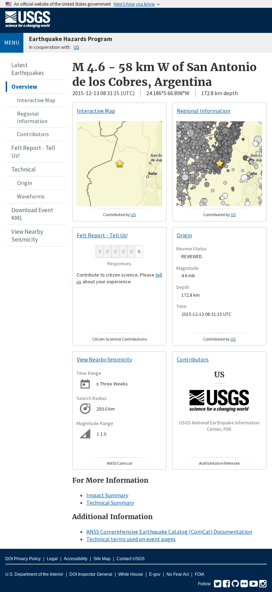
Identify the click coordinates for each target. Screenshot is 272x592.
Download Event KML (32, 214)
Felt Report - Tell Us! (33, 151)
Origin (24, 182)
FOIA (199, 574)
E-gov (154, 574)
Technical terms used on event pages (131, 538)
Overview (24, 87)
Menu (11, 42)
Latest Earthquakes (27, 69)
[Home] (27, 29)
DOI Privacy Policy (23, 558)
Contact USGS (130, 558)
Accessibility (75, 558)
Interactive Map (36, 100)
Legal (52, 558)
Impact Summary (107, 495)
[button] (119, 163)
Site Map (102, 558)
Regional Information (32, 117)
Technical (23, 169)
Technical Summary (110, 502)
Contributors (33, 134)
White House (130, 574)
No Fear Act (177, 574)
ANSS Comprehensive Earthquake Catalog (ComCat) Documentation (169, 531)
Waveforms (31, 196)
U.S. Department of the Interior (34, 574)
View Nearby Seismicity (27, 235)
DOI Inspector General (90, 574)
